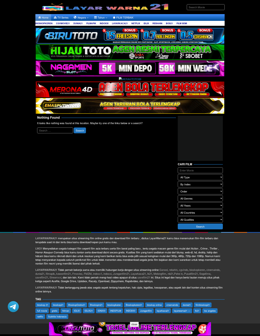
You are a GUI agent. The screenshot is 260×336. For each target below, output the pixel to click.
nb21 (170, 273)
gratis (54, 310)
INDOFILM (115, 310)
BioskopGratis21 (76, 305)
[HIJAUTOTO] (130, 51)
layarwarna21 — (182, 310)
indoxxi (107, 273)
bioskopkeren (197, 270)
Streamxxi (55, 277)
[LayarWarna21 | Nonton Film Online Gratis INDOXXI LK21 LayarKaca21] (106, 6)
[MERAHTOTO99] (130, 78)
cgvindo (183, 270)
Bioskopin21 (96, 305)
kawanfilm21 (63, 273)
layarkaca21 (163, 310)
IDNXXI (101, 310)
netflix (40, 316)
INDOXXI (130, 310)
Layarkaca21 (138, 273)
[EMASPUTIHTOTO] (130, 105)
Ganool (163, 270)
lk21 (149, 273)
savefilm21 (41, 277)
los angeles (210, 310)
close (134, 324)
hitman (65, 310)
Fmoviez (77, 273)
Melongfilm (160, 273)
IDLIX (77, 310)
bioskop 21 (42, 305)
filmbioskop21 (203, 305)
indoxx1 (97, 273)
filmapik (50, 273)
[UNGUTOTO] (130, 328)
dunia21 (39, 273)
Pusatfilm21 (191, 273)
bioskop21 (58, 305)
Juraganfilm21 (121, 273)
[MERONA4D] (130, 89)
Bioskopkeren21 (134, 305)
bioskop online (154, 305)
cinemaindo (213, 270)
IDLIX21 (89, 310)
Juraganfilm (146, 310)
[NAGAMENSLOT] (130, 68)
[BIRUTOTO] (130, 35)
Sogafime (204, 273)
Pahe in (178, 273)
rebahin (173, 270)
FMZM (88, 273)
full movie (42, 310)
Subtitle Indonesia (57, 316)
